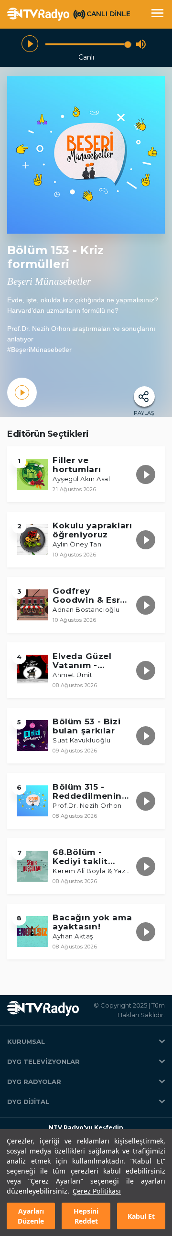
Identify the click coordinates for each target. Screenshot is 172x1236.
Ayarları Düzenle (31, 1216)
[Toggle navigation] (157, 14)
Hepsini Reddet (86, 1216)
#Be (13, 349)
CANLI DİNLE (108, 14)
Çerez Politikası (97, 1190)
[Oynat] (30, 44)
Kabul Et (141, 1216)
